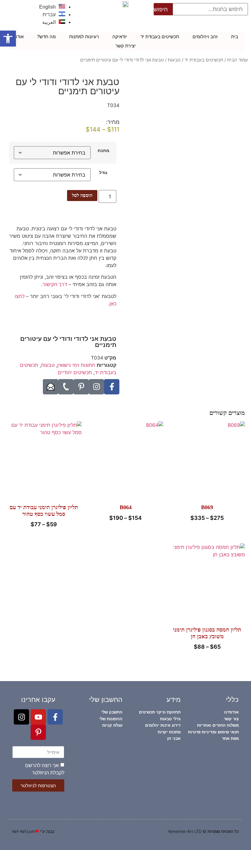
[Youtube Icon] (38, 717)
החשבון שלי (105, 699)
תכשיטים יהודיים (75, 372)
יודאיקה (119, 36)
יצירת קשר (125, 45)
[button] (8, 39)
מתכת (103, 150)
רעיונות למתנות (84, 36)
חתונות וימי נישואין (76, 365)
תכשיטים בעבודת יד (159, 36)
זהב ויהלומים (205, 36)
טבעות (174, 60)
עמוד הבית (237, 60)
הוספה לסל (82, 195)
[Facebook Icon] (111, 386)
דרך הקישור (55, 284)
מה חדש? (46, 36)
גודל (103, 172)
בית (234, 36)
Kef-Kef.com (23, 831)
